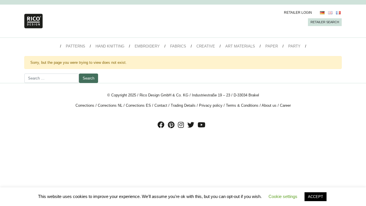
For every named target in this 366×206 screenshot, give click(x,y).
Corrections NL (110, 105)
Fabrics (178, 46)
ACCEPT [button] (315, 197)
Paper (271, 46)
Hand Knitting (110, 46)
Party (294, 46)
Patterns (75, 46)
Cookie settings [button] (282, 196)
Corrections (84, 105)
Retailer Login (298, 12)
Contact (160, 105)
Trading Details (183, 105)
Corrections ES (138, 105)
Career (285, 105)
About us (269, 105)
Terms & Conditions (242, 105)
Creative (205, 46)
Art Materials (240, 46)
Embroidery (147, 46)
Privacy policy (210, 105)
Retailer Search (325, 22)
